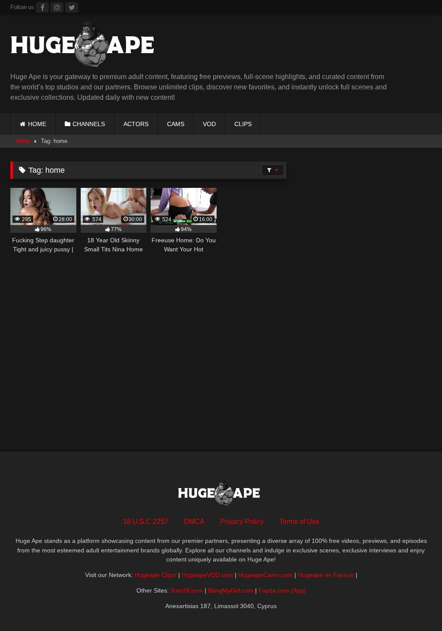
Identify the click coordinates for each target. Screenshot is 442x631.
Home (23, 141)
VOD (209, 123)
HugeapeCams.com (265, 574)
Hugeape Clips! (156, 574)
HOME (37, 123)
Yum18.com (186, 590)
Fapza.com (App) (282, 590)
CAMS (175, 123)
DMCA (194, 521)
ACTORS (135, 123)
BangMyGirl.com (230, 590)
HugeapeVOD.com (207, 574)
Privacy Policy (242, 521)
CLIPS (243, 123)
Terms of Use (299, 521)
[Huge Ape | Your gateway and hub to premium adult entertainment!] (181, 46)
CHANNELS (89, 123)
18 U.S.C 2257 (145, 521)
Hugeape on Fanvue (326, 574)
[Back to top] (415, 605)
